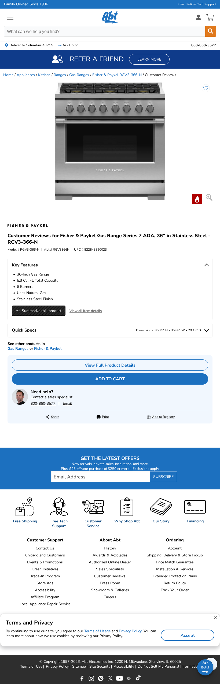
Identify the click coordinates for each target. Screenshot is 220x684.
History (110, 548)
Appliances (26, 74)
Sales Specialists (110, 569)
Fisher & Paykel (47, 348)
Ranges (60, 74)
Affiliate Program (45, 597)
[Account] (198, 17)
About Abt (110, 540)
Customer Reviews (110, 576)
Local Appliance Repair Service (45, 604)
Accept (188, 635)
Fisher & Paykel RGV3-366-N (117, 74)
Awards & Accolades (110, 555)
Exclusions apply (146, 468)
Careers (110, 597)
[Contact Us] (20, 403)
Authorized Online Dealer (110, 562)
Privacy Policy (57, 666)
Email (67, 403)
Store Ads (44, 583)
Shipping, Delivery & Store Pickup (175, 555)
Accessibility (45, 590)
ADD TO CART (110, 379)
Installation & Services (174, 569)
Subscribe (163, 476)
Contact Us (45, 548)
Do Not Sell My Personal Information (169, 666)
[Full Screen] (209, 197)
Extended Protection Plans (175, 576)
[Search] (210, 31)
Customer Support (45, 540)
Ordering (175, 540)
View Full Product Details (110, 365)
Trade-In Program (45, 576)
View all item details (85, 310)
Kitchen (44, 74)
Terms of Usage (97, 631)
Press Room (110, 583)
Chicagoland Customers (45, 555)
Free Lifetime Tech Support (197, 4)
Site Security (99, 666)
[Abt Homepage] (110, 17)
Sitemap (79, 666)
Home (8, 74)
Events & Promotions (45, 562)
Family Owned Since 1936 (26, 4)
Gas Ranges (79, 74)
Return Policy (175, 583)
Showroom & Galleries (110, 590)
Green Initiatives (45, 569)
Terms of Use (31, 666)
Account (175, 548)
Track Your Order (175, 590)
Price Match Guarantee (174, 562)
